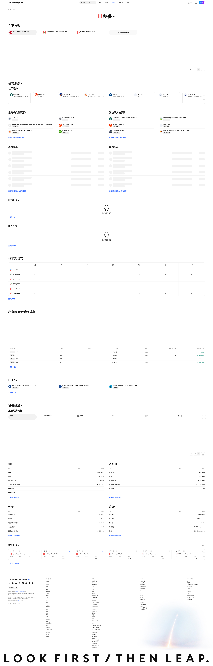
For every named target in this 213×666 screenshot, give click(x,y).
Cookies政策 (95, 640)
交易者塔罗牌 (95, 627)
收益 (47, 613)
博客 (93, 615)
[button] (102, 2)
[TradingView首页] (16, 3)
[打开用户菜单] (196, 2)
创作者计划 (143, 586)
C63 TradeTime (96, 629)
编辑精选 (142, 599)
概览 (93, 591)
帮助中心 (94, 616)
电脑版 (47, 636)
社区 (106, 3)
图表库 (188, 583)
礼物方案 (94, 586)
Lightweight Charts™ (192, 584)
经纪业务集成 (190, 595)
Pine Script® (49, 629)
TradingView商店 (96, 625)
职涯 (93, 618)
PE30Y (12, 362)
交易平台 (189, 588)
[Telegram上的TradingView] (26, 583)
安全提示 (94, 643)
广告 (188, 593)
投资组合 (48, 622)
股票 (47, 586)
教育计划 (189, 599)
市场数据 (94, 584)
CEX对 (47, 593)
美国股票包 (95, 606)
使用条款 (94, 634)
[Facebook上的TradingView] (13, 583)
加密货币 (48, 591)
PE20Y (12, 358)
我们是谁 (94, 611)
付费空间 (142, 609)
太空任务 (94, 613)
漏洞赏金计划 (95, 645)
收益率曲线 (49, 623)
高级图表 (189, 586)
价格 (93, 583)
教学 (141, 597)
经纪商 (121, 3)
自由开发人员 (143, 608)
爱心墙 (142, 583)
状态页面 (94, 647)
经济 (47, 611)
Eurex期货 (94, 604)
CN (191, 3)
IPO (47, 616)
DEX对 (47, 595)
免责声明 (94, 636)
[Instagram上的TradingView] (19, 583)
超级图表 (48, 581)
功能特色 (94, 581)
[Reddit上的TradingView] (33, 583)
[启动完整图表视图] (203, 69)
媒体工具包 (95, 620)
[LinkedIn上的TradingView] (23, 583)
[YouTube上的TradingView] (16, 583)
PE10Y (12, 352)
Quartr (19, 600)
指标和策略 (143, 604)
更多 (128, 3)
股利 (47, 615)
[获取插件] (191, 69)
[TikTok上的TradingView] (29, 583)
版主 (141, 590)
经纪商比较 (95, 595)
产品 (100, 3)
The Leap (94, 597)
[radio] (195, 69)
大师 (141, 606)
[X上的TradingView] (9, 583)
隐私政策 (94, 638)
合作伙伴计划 (190, 597)
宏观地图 (48, 627)
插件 (188, 581)
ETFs (47, 588)
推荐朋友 (142, 584)
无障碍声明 (95, 641)
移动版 (47, 634)
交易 (141, 595)
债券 (47, 590)
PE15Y (12, 355)
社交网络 (142, 581)
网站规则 (142, 588)
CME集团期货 (95, 602)
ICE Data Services (19, 591)
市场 (113, 3)
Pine (47, 597)
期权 (47, 625)
